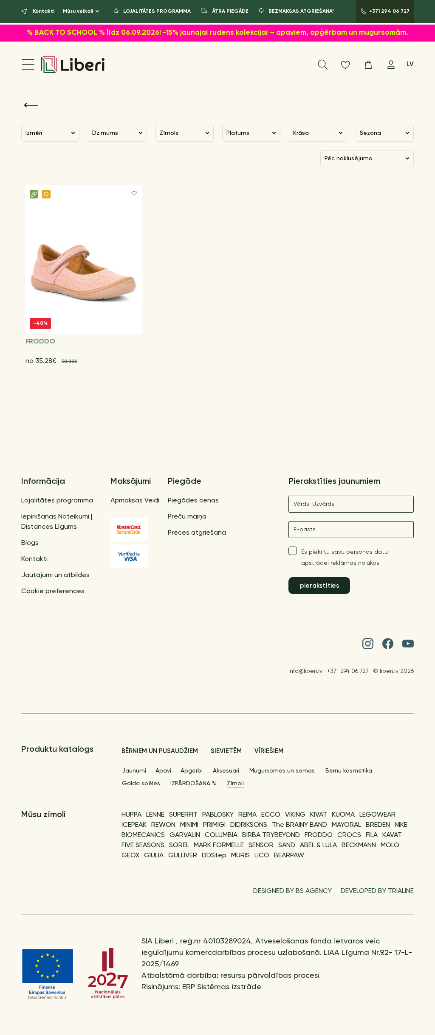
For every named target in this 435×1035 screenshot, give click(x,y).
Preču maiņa (187, 516)
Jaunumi (134, 771)
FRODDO (319, 835)
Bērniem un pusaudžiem (159, 751)
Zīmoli (235, 784)
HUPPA (131, 815)
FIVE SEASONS (142, 845)
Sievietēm (226, 751)
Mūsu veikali (78, 11)
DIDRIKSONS (248, 825)
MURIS (240, 855)
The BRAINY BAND (299, 825)
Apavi (163, 771)
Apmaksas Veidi (134, 500)
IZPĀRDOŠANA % (193, 784)
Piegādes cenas (193, 500)
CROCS (349, 835)
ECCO (270, 815)
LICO (261, 855)
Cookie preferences (53, 591)
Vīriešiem (268, 751)
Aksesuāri (226, 771)
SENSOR (261, 845)
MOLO (390, 845)
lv (410, 64)
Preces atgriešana (197, 533)
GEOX (130, 855)
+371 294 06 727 (348, 671)
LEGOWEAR (377, 815)
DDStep (214, 855)
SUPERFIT (183, 815)
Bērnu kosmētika (348, 771)
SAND (286, 845)
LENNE (155, 815)
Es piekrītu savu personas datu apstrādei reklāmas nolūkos (344, 557)
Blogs (30, 543)
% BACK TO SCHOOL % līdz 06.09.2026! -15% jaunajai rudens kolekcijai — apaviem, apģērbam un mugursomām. (217, 32)
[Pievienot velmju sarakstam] (134, 193)
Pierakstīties (319, 586)
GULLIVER (182, 855)
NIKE (401, 825)
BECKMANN (359, 845)
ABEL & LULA (318, 845)
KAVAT (392, 835)
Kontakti (34, 559)
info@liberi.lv (305, 671)
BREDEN (378, 825)
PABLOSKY (218, 815)
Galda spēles (141, 784)
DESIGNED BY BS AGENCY (292, 891)
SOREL (179, 845)
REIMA (247, 815)
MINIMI (189, 825)
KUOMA (343, 815)
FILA (372, 835)
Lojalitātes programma (57, 500)
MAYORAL (346, 825)
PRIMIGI (214, 825)
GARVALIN (184, 835)
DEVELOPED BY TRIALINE (377, 891)
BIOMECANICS (143, 835)
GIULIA (154, 855)
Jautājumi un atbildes (55, 575)
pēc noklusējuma (349, 159)
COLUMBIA (221, 835)
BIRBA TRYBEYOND (271, 835)
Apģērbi (192, 771)
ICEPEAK (134, 825)
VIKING (295, 815)
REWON (163, 825)
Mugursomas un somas (282, 771)
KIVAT (318, 815)
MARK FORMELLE (219, 845)
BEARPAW (289, 855)
